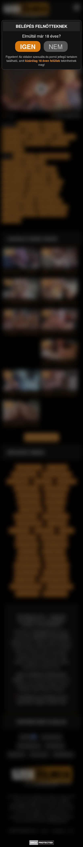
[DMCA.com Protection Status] (41, 842)
